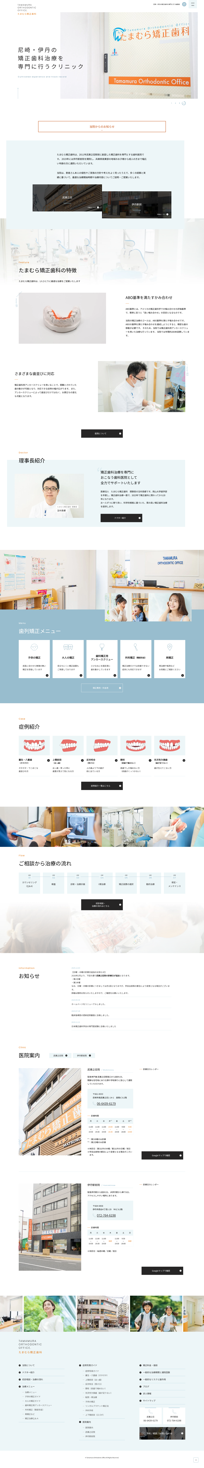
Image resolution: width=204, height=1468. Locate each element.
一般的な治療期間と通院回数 (156, 1372)
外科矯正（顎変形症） (34, 1409)
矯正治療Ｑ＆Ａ (32, 1418)
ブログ (146, 1386)
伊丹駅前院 (82, 1055)
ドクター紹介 (120, 517)
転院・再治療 (91, 1397)
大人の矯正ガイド (33, 1401)
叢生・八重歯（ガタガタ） (97, 1375)
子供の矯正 (90, 1401)
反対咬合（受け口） (94, 1384)
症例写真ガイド (90, 1365)
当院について (28, 1365)
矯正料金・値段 (150, 1365)
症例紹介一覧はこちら (100, 785)
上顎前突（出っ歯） (94, 1379)
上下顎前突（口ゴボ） (95, 1414)
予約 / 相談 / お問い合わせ (159, 1433)
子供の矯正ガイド (33, 1396)
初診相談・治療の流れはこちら (100, 904)
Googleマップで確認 (161, 1155)
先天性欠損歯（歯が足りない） (99, 1392)
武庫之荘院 (58, 1055)
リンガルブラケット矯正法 (97, 1405)
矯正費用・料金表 (100, 687)
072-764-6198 (106, 1215)
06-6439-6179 (106, 1103)
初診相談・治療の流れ (32, 1379)
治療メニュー (28, 1386)
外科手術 (89, 1410)
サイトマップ (149, 1400)
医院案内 (87, 1421)
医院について (100, 433)
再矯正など (30, 1414)
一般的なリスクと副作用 (154, 1379)
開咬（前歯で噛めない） (96, 1388)
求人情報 (147, 1393)
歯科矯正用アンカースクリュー (38, 1405)
